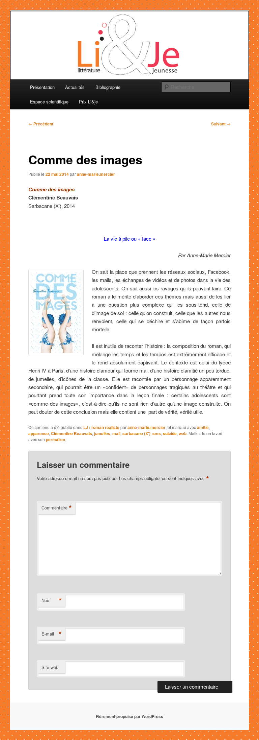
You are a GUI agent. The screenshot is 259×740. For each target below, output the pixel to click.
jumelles (102, 433)
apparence (38, 433)
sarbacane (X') (136, 433)
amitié (203, 427)
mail (116, 433)
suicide (170, 433)
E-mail (51, 633)
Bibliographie (107, 87)
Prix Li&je (88, 101)
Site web (49, 667)
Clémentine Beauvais (71, 433)
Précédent (40, 124)
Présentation (42, 87)
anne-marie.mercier (96, 174)
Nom (51, 600)
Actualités (75, 87)
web (182, 433)
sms (156, 433)
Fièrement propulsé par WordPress (129, 716)
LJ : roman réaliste (101, 427)
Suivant (221, 124)
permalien (55, 439)
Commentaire (56, 507)
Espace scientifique (49, 101)
